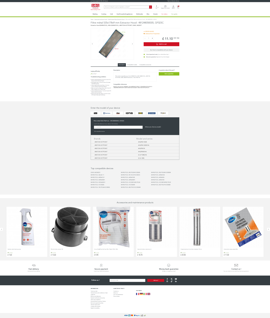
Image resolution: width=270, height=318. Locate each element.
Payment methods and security (98, 297)
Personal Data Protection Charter (98, 301)
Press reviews (116, 296)
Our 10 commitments (118, 294)
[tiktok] (171, 282)
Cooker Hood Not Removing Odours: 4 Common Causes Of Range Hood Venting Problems (100, 86)
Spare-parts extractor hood (100, 19)
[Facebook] (167, 279)
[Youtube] (176, 279)
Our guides (174, 14)
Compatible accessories (145, 64)
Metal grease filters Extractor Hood (116, 19)
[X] (171, 279)
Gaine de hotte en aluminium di (101, 249)
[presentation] (92, 43)
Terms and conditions (95, 299)
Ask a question (169, 73)
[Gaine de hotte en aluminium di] (113, 227)
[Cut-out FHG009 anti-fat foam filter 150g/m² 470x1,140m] (70, 227)
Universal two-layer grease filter (188, 249)
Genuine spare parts (95, 304)
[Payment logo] (135, 315)
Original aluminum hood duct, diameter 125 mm (147, 249)
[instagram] (167, 282)
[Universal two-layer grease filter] (199, 227)
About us (115, 292)
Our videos (164, 14)
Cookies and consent (95, 306)
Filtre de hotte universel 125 (14, 249)
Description (122, 64)
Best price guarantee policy (97, 303)
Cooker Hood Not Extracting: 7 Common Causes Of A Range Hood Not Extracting (101, 91)
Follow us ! (95, 280)
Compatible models (132, 64)
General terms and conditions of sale (99, 292)
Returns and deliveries (96, 296)
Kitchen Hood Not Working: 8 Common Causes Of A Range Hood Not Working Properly (101, 80)
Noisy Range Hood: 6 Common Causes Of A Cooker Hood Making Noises (100, 83)
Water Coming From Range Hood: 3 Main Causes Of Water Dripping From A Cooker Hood (101, 89)
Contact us (115, 291)
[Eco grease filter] (243, 227)
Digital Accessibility (95, 308)
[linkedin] (176, 282)
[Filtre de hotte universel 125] (26, 227)
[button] (1, 229)
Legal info (93, 294)
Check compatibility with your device (162, 50)
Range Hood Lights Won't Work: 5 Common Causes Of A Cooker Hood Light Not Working (100, 94)
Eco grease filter (227, 249)
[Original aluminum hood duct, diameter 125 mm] (156, 227)
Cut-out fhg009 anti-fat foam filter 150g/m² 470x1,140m (63, 249)
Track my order (94, 291)
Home (92, 19)
